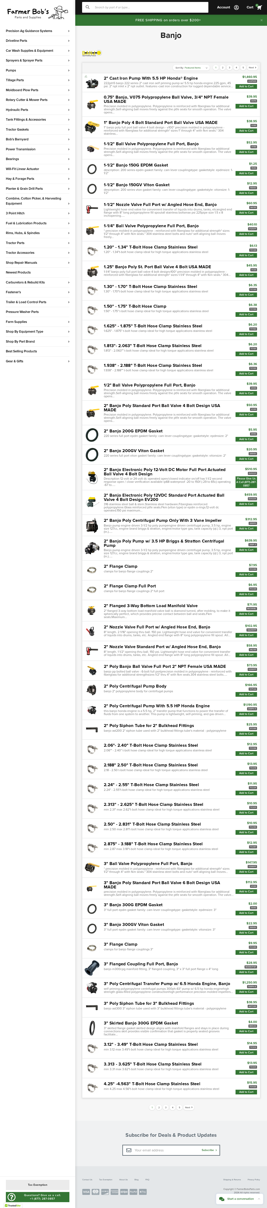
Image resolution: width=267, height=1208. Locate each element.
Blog (136, 1180)
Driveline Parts (16, 41)
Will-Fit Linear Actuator (22, 169)
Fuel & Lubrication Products (26, 223)
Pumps (11, 70)
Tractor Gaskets (17, 129)
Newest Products (18, 272)
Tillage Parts (15, 80)
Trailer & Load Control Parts (26, 302)
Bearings (12, 159)
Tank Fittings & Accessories (26, 120)
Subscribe (208, 1150)
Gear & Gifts (14, 361)
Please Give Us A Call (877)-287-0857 (246, 482)
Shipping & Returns (232, 1180)
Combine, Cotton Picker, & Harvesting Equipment (33, 201)
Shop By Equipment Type (24, 332)
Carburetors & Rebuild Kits (25, 282)
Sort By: (180, 67)
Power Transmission (21, 149)
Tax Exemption (105, 1180)
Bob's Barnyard (17, 139)
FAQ (147, 1180)
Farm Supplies (16, 322)
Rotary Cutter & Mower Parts (26, 100)
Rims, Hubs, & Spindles (23, 233)
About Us (123, 1180)
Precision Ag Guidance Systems (29, 31)
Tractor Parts (15, 243)
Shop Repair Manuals (21, 263)
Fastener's (13, 292)
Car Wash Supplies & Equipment (29, 51)
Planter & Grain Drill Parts (24, 189)
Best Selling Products (21, 351)
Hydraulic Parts (17, 110)
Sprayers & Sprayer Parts (24, 60)
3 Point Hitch (15, 213)
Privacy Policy (254, 1180)
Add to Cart (246, 86)
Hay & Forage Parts (20, 179)
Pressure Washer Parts (22, 312)
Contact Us (87, 1180)
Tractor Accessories (20, 253)
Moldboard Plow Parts (22, 90)
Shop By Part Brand (20, 341)
